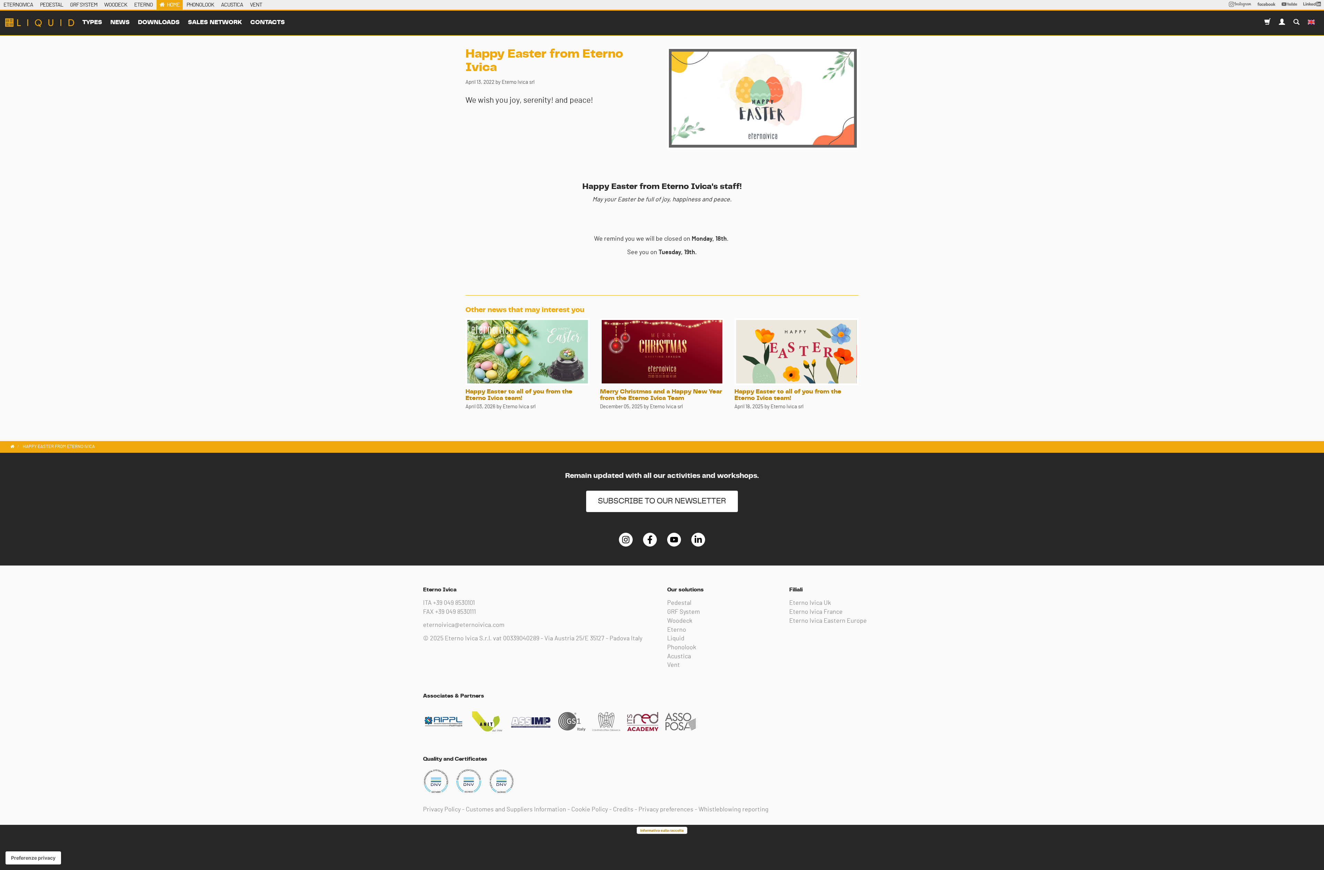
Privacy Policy (442, 810)
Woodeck (679, 621)
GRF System (683, 612)
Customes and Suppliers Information (516, 810)
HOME (173, 5)
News (120, 22)
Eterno (676, 630)
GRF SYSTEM (83, 5)
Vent (673, 665)
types (92, 22)
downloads (159, 22)
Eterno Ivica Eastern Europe (828, 621)
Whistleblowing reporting (734, 810)
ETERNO (143, 5)
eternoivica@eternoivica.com (463, 625)
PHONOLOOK (200, 5)
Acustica (679, 656)
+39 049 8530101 (454, 603)
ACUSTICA (232, 5)
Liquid (675, 639)
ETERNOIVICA (18, 5)
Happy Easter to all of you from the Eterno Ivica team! (518, 395)
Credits (623, 810)
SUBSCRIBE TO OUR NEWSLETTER (662, 501)
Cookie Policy (589, 810)
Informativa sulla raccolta (662, 830)
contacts (267, 22)
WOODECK (115, 5)
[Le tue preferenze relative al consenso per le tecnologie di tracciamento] (33, 857)
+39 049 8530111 (455, 612)
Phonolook (681, 647)
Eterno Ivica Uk (810, 603)
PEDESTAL (51, 5)
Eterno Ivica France (816, 612)
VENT (256, 5)
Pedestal (679, 603)
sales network (215, 22)
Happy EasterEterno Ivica (39, 23)
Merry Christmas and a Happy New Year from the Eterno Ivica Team (661, 395)
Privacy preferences (666, 810)
